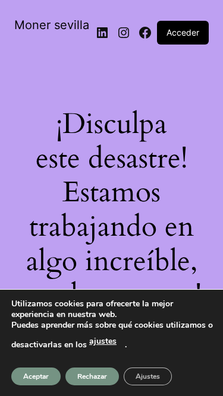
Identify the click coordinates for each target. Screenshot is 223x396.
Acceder (183, 32)
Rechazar (92, 376)
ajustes (103, 341)
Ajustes (148, 376)
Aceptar (36, 376)
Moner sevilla (51, 25)
